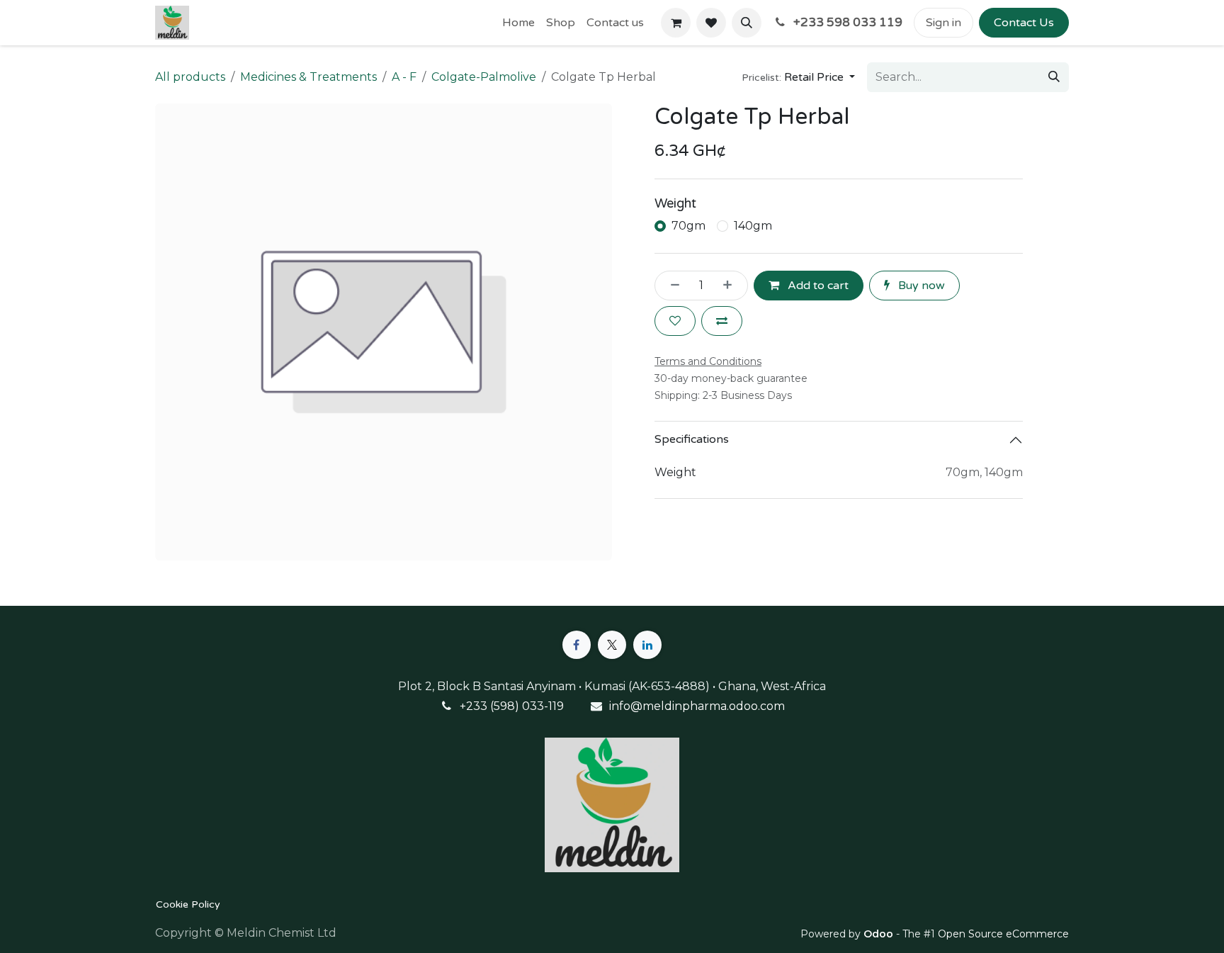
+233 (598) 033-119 (512, 706)
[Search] (1054, 77)
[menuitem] (518, 23)
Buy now (920, 285)
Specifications (691, 439)
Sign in (943, 23)
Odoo (879, 933)
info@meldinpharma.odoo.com (697, 706)
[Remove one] (670, 285)
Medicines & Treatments (308, 77)
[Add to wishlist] (675, 321)
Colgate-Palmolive (483, 77)
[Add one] (731, 285)
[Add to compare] (721, 321)
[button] (746, 23)
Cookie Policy (188, 904)
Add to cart (817, 285)
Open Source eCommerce (1003, 933)
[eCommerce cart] (676, 23)
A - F (404, 77)
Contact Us (1024, 23)
